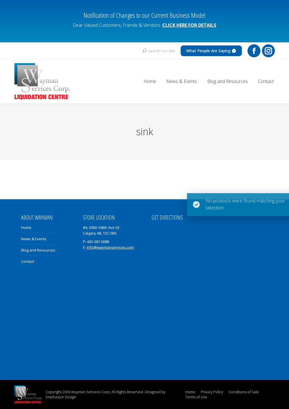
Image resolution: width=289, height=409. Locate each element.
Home (26, 227)
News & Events (34, 238)
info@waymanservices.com (110, 247)
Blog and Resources (38, 250)
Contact (27, 261)
